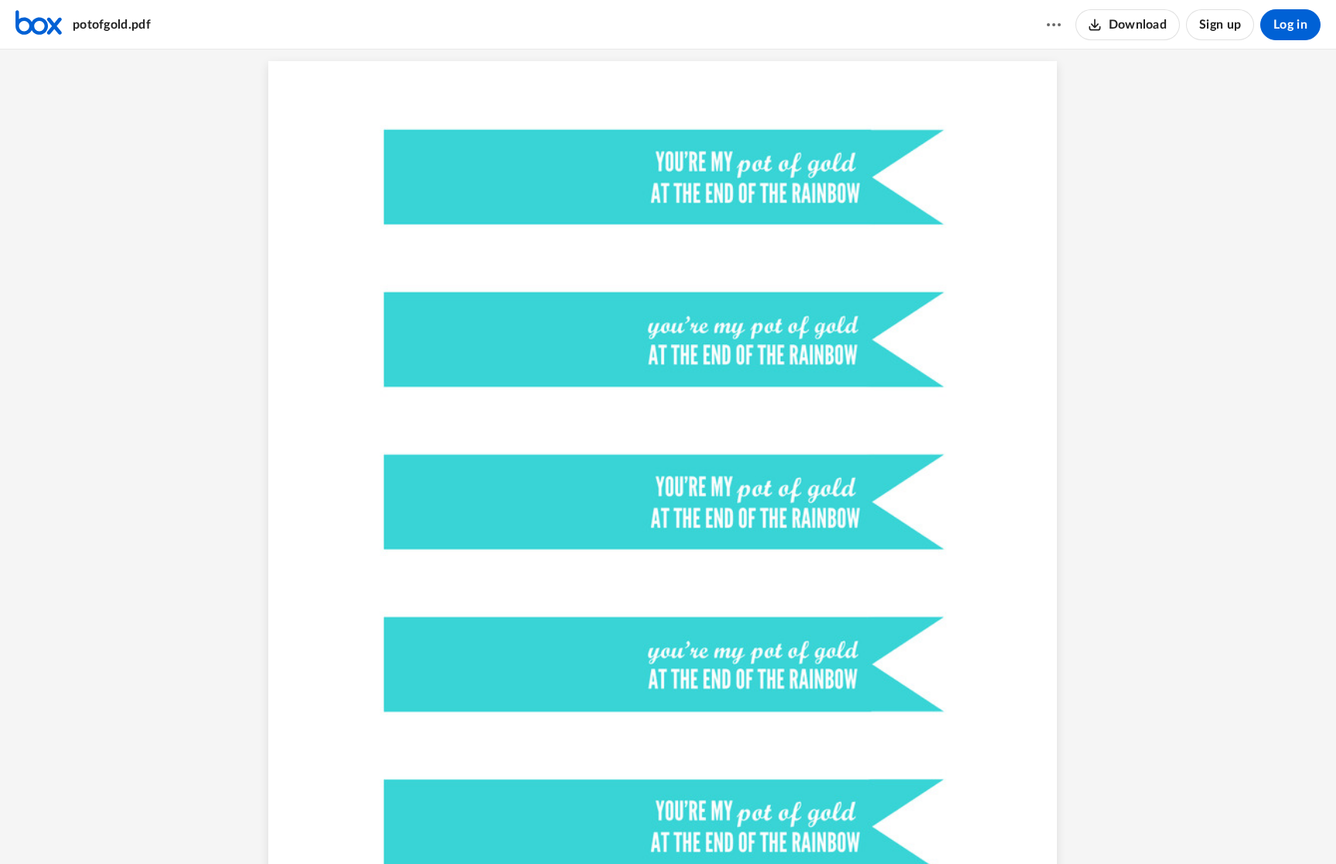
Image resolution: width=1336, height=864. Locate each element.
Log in (1290, 25)
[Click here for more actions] (1053, 24)
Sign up (1220, 25)
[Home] (38, 24)
